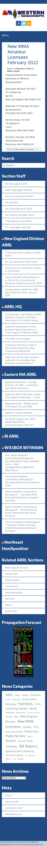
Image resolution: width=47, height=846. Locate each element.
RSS (28, 23)
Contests (35, 695)
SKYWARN (11, 746)
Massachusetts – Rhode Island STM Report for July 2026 (21, 405)
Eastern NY (11, 611)
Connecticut (11, 586)
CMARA (25, 695)
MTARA (9, 716)
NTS (35, 727)
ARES (9, 695)
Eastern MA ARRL (20, 374)
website (32, 755)
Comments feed (13, 807)
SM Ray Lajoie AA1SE (16, 183)
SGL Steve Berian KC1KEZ (18, 208)
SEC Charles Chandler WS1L (19, 214)
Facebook (18, 23)
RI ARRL (11, 436)
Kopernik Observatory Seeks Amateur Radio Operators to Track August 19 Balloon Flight (21, 329)
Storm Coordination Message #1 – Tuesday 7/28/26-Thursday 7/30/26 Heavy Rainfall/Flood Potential (22, 526)
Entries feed (11, 801)
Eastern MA (11, 573)
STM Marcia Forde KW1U (18, 221)
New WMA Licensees (24, 149)
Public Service (15, 736)
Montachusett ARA (33, 713)
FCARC (8, 700)
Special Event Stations (20, 751)
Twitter (23, 23)
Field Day (16, 699)
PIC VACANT (11, 202)
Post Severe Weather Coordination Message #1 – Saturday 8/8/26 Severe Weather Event (22, 481)
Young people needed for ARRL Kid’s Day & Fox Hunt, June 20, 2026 (22, 292)
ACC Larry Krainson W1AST (19, 196)
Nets (16, 716)
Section (11, 741)
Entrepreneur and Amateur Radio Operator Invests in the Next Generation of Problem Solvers (23, 317)
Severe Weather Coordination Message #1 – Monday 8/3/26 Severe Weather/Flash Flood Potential (21, 511)
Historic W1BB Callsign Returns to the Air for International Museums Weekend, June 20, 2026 (23, 280)
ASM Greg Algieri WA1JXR (18, 189)
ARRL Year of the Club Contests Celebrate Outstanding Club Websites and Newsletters (22, 360)
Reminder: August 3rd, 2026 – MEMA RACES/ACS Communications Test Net (21, 421)
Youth (20, 758)
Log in (8, 795)
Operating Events (14, 731)
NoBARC (27, 727)
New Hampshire (14, 592)
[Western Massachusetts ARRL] (23, 19)
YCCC (14, 759)
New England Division (16, 567)
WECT (8, 759)
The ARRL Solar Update (17, 338)
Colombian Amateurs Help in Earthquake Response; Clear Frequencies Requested (20, 347)
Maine (8, 604)
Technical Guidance (14, 755)
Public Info (31, 731)
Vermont (10, 598)
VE (26, 755)
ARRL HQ (13, 306)
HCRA (38, 704)
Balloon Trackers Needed (18, 412)
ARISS (17, 695)
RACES (30, 736)
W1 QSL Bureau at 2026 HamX (21, 261)
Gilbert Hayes (13, 71)
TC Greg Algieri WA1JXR (17, 227)
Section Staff (25, 740)
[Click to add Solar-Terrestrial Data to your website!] (23, 676)
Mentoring (10, 712)
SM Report (28, 746)
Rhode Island (12, 580)
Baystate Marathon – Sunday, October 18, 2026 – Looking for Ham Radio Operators (22, 385)
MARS (33, 708)
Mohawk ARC (21, 713)
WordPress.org (13, 814)
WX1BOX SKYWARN (23, 447)
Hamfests (25, 703)
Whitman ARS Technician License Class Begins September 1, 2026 (23, 396)
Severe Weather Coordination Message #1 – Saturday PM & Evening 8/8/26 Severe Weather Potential (22, 496)
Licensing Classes (16, 708)
